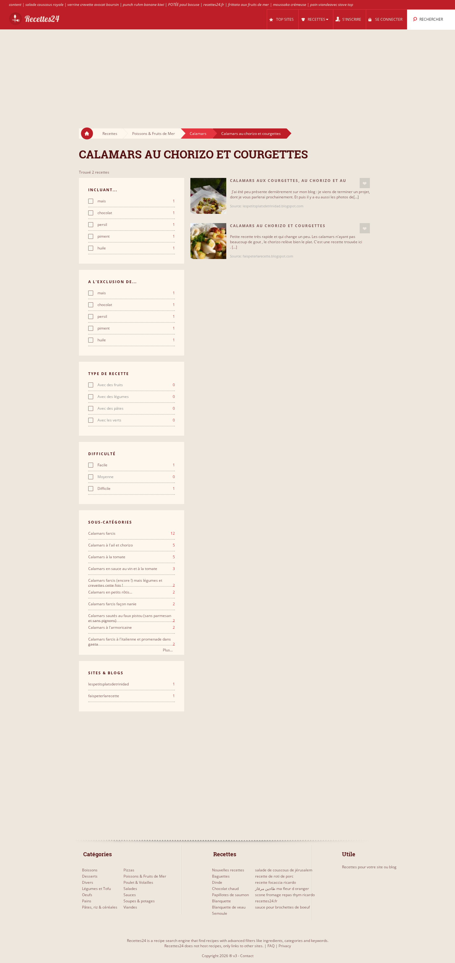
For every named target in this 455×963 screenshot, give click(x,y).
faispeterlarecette (131, 695)
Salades (130, 888)
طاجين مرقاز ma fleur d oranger (282, 888)
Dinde (217, 882)
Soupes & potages (139, 901)
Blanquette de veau (228, 907)
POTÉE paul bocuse (183, 4)
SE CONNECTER (388, 19)
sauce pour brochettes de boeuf (282, 907)
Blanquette (221, 901)
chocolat (136, 212)
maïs (136, 201)
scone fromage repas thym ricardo (285, 894)
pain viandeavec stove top (331, 4)
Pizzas (129, 870)
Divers (87, 882)
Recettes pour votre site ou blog (369, 867)
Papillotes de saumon (230, 894)
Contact (247, 955)
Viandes (130, 907)
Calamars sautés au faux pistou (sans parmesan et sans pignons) (131, 615)
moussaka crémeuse (289, 4)
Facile (136, 465)
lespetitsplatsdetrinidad (131, 684)
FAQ (271, 945)
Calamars (198, 133)
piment (136, 236)
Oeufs (87, 894)
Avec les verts (136, 420)
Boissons (90, 870)
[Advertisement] (227, 73)
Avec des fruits (136, 384)
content (15, 4)
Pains (86, 901)
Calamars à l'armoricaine (131, 627)
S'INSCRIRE (351, 19)
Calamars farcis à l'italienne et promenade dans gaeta (131, 639)
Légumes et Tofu (96, 888)
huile (136, 248)
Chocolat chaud (225, 888)
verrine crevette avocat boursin (93, 4)
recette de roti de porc (274, 876)
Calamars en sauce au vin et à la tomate (131, 568)
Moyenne (136, 476)
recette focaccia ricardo (275, 882)
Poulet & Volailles (138, 882)
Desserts (90, 876)
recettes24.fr (213, 4)
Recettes (109, 133)
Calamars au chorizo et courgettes (251, 133)
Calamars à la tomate (131, 557)
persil (136, 224)
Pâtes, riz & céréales (99, 907)
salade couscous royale (44, 4)
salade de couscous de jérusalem (283, 870)
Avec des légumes (136, 396)
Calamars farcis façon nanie (131, 604)
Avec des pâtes (136, 408)
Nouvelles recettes (228, 870)
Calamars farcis (131, 533)
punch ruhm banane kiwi (143, 4)
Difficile (136, 488)
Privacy (285, 945)
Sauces (130, 894)
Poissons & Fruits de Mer (153, 133)
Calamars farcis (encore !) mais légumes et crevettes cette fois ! (131, 580)
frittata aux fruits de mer (248, 4)
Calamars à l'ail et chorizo (131, 545)
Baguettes (221, 876)
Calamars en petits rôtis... (131, 592)
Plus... (168, 650)
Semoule (219, 913)
